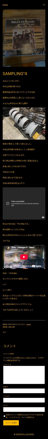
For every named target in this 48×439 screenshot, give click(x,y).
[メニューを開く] (44, 4)
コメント (7, 364)
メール (6, 396)
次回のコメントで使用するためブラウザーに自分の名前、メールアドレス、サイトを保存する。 (24, 416)
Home (5, 5)
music (29, 324)
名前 (5, 387)
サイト (5, 405)
